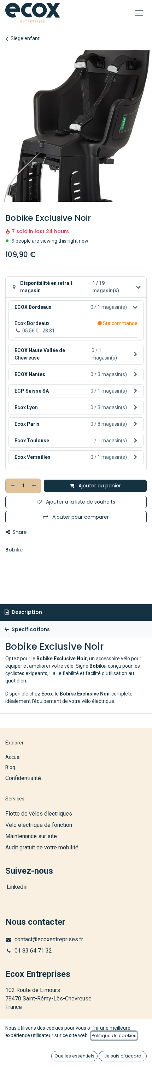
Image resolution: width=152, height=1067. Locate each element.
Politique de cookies (114, 1035)
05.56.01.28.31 (38, 330)
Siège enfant (25, 38)
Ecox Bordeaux (31, 323)
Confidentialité (23, 778)
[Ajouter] (34, 486)
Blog (10, 767)
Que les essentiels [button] (74, 1056)
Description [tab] (26, 612)
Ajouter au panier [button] (99, 485)
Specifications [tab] (30, 629)
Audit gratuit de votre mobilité (41, 847)
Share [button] (19, 532)
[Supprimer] (12, 486)
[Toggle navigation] (139, 13)
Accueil (13, 757)
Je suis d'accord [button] (122, 1056)
